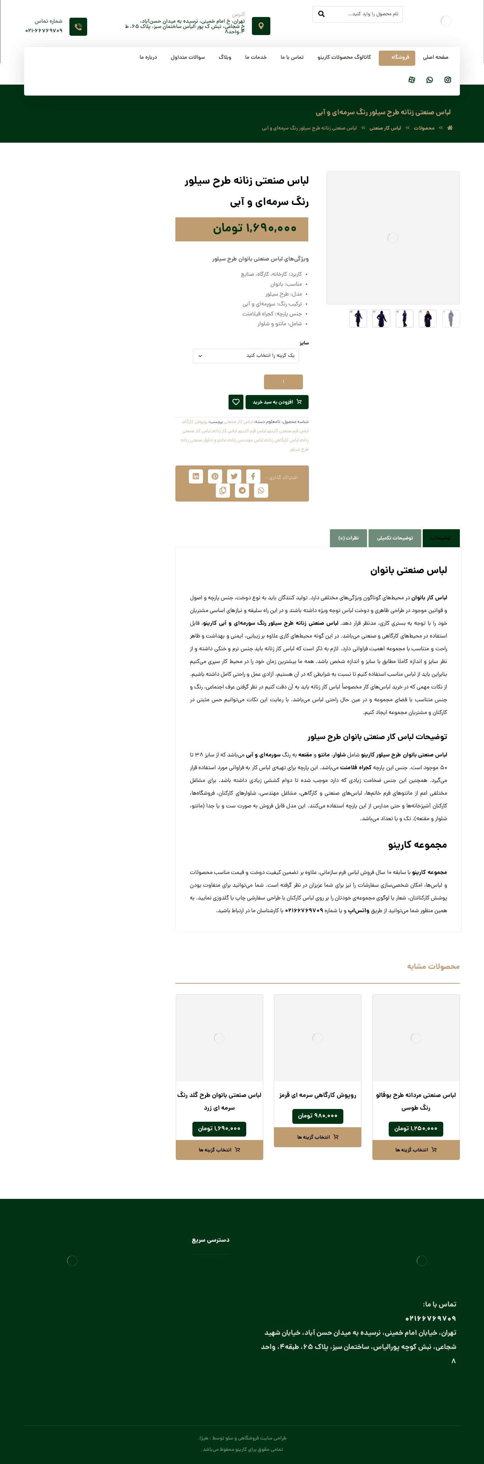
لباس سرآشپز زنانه (108, 627)
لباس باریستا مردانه (107, 590)
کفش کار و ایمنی (123, 366)
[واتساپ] (429, 80)
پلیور (135, 273)
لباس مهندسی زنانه (245, 440)
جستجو (54, 190)
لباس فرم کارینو (252, 431)
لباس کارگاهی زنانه (282, 440)
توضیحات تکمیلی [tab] (395, 538)
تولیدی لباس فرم (213, 1338)
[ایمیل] (421, 1386)
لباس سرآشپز (216, 1266)
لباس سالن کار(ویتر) (113, 603)
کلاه (129, 543)
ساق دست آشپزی (115, 520)
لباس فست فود (118, 652)
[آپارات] (411, 80)
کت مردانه (130, 355)
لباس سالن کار (215, 1277)
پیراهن (133, 284)
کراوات (119, 483)
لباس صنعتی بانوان (210, 1318)
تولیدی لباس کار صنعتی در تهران (197, 1328)
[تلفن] (392, 1386)
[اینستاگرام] (447, 80)
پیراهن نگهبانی (125, 296)
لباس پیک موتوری (122, 378)
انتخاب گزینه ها (411, 1150)
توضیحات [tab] (441, 538)
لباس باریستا (120, 567)
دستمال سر (114, 448)
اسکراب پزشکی (124, 261)
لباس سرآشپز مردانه (106, 638)
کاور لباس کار (120, 532)
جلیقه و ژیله (128, 331)
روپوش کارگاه (195, 422)
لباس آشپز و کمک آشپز (110, 555)
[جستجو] (321, 14)
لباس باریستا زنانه (108, 578)
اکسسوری (123, 425)
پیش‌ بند (124, 508)
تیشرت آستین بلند (121, 320)
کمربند (119, 495)
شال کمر (117, 471)
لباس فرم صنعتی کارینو (288, 431)
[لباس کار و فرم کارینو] (450, 128)
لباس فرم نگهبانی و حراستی (113, 665)
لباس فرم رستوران (122, 413)
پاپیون (119, 436)
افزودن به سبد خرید (273, 402)
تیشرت (133, 308)
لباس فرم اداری (125, 390)
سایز (304, 343)
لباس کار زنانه (225, 431)
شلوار (134, 343)
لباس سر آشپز (119, 615)
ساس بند (117, 460)
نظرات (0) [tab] (348, 538)
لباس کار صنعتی (238, 422)
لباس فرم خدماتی (123, 401)
